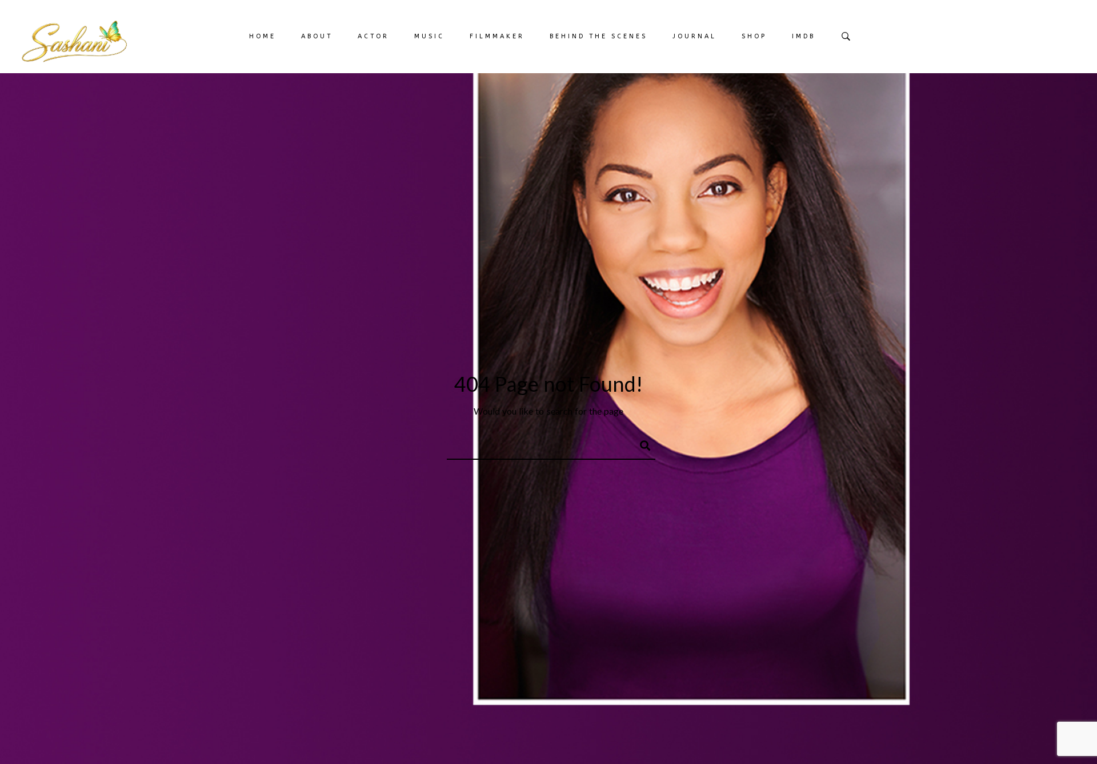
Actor (373, 36)
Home (262, 36)
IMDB (803, 36)
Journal (694, 36)
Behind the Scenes (598, 36)
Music (429, 36)
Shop (754, 36)
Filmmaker (497, 36)
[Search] (640, 444)
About (317, 36)
